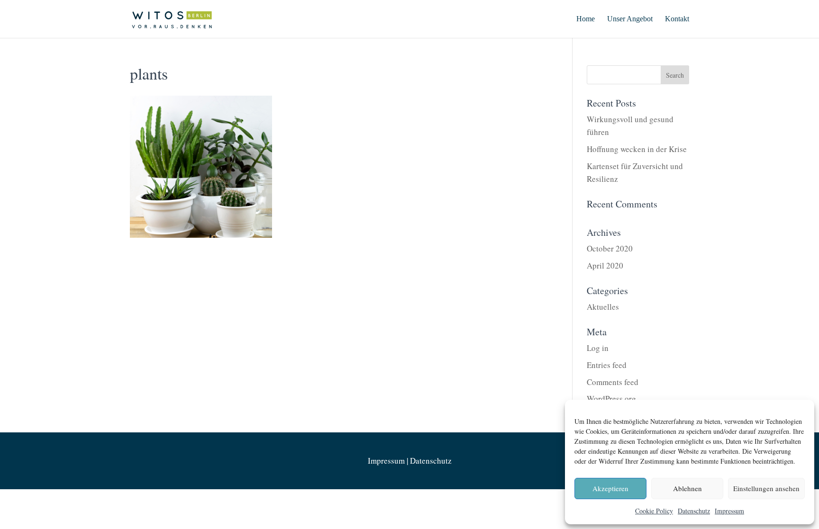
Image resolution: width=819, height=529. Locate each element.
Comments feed (612, 382)
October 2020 (610, 248)
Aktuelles (603, 306)
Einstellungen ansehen (766, 488)
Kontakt (677, 19)
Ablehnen (687, 488)
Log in (598, 347)
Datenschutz (694, 510)
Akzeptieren (610, 488)
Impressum (729, 510)
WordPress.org (611, 398)
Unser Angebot (630, 19)
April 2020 (605, 265)
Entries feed (607, 364)
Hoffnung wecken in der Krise (637, 148)
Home (585, 19)
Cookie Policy (654, 510)
